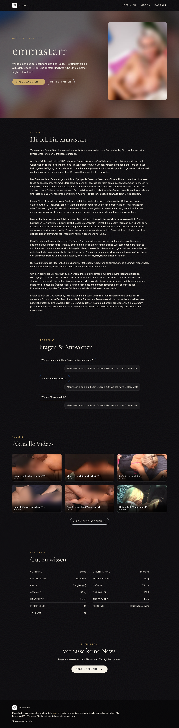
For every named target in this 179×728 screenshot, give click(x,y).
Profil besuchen (89, 669)
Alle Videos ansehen (89, 521)
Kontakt (161, 5)
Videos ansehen (29, 82)
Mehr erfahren (60, 82)
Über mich (129, 5)
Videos (145, 5)
